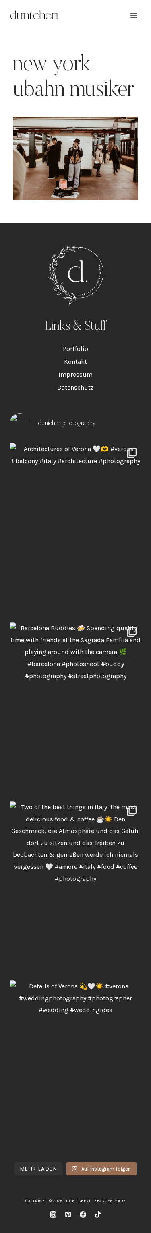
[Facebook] (83, 1214)
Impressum (75, 374)
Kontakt (75, 361)
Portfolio (75, 349)
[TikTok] (97, 1214)
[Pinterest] (68, 1214)
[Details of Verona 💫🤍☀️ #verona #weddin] (75, 1067)
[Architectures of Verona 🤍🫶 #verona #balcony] (75, 530)
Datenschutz (75, 387)
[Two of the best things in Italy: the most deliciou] (75, 888)
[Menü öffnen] (133, 15)
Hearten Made (110, 1201)
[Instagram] (53, 1214)
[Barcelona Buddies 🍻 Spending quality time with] (75, 709)
